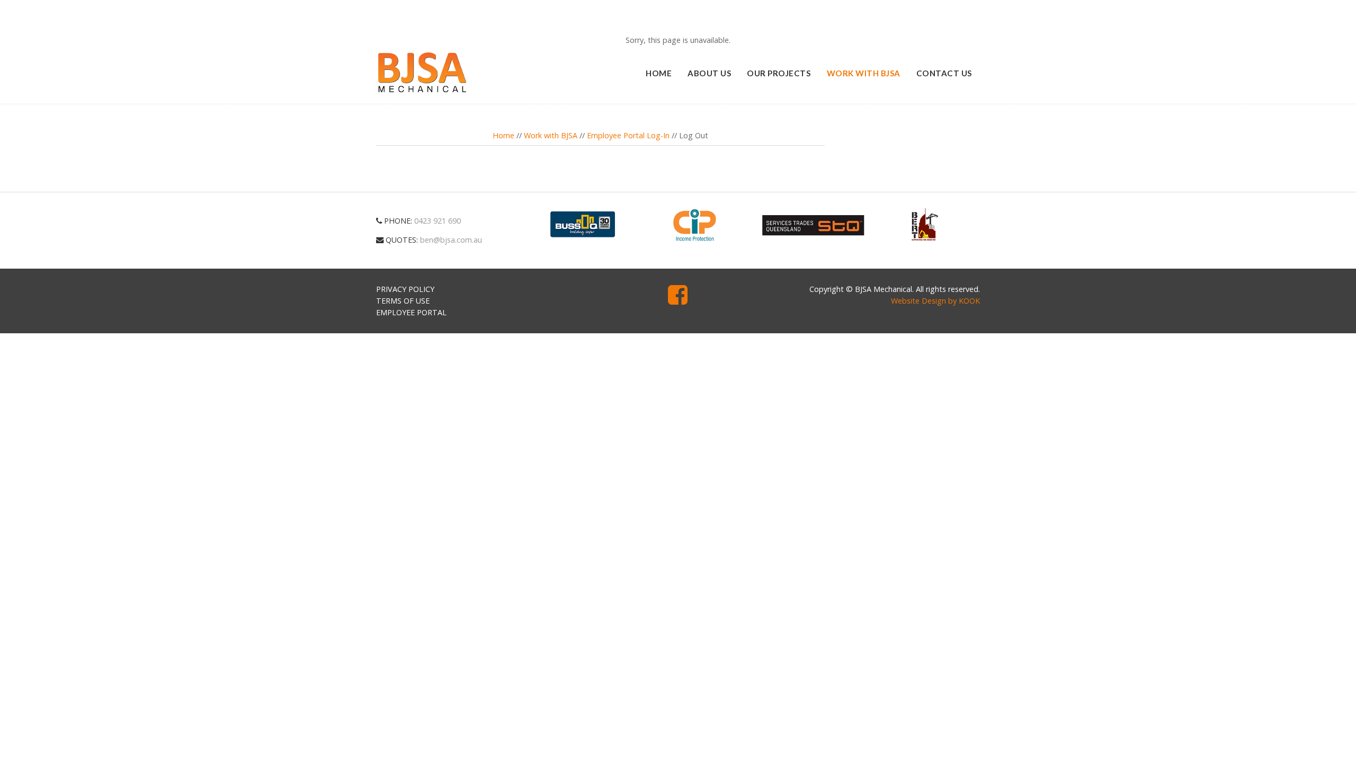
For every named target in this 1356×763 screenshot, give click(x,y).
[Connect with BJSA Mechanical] (678, 300)
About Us (709, 73)
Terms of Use (403, 301)
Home (659, 73)
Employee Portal (411, 312)
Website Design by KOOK (935, 301)
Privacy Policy (405, 289)
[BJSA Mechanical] (422, 72)
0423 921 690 (437, 221)
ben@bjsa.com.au (451, 240)
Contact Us (944, 73)
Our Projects (778, 73)
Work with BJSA (863, 73)
